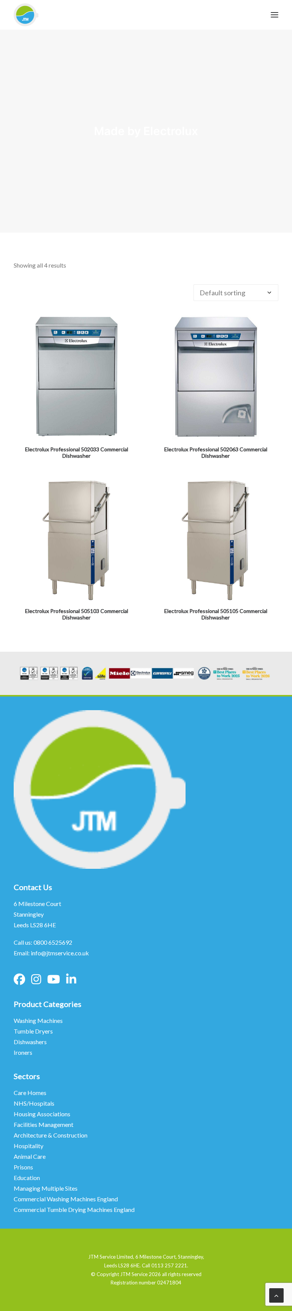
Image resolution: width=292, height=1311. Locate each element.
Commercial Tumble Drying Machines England (74, 1209)
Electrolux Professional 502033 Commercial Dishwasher (76, 452)
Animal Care (30, 1156)
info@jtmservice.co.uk (60, 952)
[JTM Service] (26, 14)
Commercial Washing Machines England (66, 1198)
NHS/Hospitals (35, 1103)
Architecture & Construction (50, 1135)
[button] (76, 377)
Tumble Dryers (33, 1031)
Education (27, 1177)
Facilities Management (44, 1124)
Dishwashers (30, 1041)
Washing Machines (38, 1020)
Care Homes (31, 1092)
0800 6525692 (52, 942)
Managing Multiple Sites (46, 1188)
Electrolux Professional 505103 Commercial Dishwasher (76, 614)
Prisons (23, 1167)
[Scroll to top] (276, 1295)
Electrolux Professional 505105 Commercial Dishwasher (215, 614)
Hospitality (28, 1145)
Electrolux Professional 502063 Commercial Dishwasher (215, 452)
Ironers (23, 1052)
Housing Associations (42, 1113)
